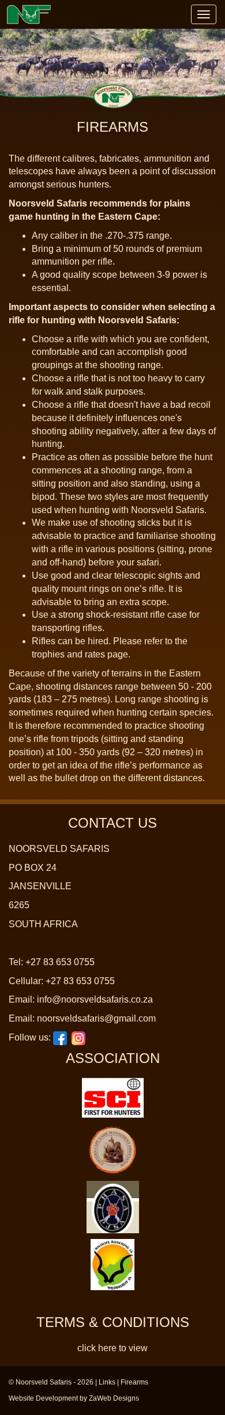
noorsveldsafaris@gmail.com (96, 1018)
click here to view (112, 1348)
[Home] (29, 14)
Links (107, 1382)
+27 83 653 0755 (60, 962)
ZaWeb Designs (114, 1398)
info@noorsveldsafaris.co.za (95, 999)
